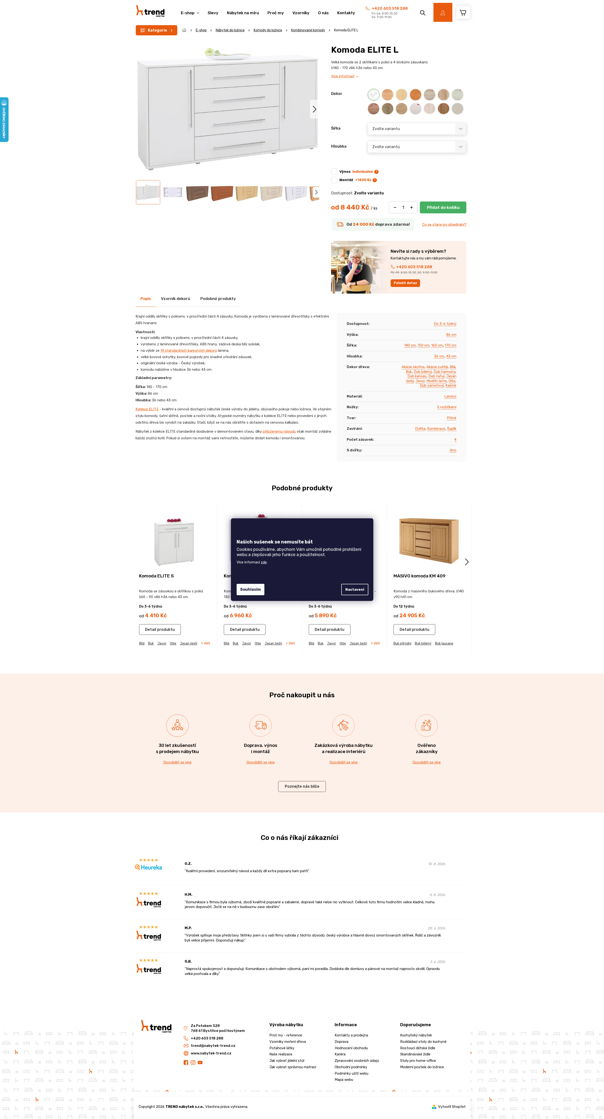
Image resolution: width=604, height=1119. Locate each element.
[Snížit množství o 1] (395, 207)
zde (264, 562)
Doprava (341, 1041)
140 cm (410, 345)
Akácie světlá (437, 367)
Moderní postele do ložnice (422, 1067)
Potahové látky (281, 1048)
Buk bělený (423, 643)
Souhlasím (250, 589)
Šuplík (451, 428)
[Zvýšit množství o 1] (411, 207)
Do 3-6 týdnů (445, 324)
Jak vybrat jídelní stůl (286, 1060)
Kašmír (450, 385)
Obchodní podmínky (351, 1067)
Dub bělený (423, 372)
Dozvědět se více (177, 762)
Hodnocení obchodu (351, 1048)
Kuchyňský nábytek (416, 1035)
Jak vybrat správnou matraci (292, 1067)
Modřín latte (436, 381)
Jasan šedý (188, 643)
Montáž (355, 180)
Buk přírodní (402, 643)
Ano (453, 450)
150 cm (423, 345)
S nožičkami (446, 407)
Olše (452, 381)
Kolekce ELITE (147, 409)
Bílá (452, 367)
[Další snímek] (314, 109)
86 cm (451, 334)
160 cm (437, 345)
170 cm (450, 345)
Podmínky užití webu (351, 1073)
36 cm (439, 356)
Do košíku (443, 207)
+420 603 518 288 (390, 8)
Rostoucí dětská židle (417, 1048)
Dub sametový (432, 385)
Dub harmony (444, 372)
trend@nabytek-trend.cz (213, 1046)
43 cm (451, 356)
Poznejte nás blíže (302, 786)
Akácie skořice (413, 367)
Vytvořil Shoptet (452, 1107)
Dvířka (420, 428)
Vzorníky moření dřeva (287, 1041)
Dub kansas (416, 376)
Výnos (356, 171)
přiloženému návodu (279, 431)
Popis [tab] (145, 298)
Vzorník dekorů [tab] (175, 298)
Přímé (451, 418)
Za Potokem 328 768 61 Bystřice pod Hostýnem (218, 1028)
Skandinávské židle (415, 1054)
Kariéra (340, 1054)
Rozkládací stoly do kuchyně (423, 1041)
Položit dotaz (405, 283)
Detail (150, 629)
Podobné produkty (218, 298)
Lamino (450, 396)
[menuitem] (190, 10)
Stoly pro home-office (418, 1060)
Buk (409, 372)
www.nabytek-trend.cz (211, 1053)
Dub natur (436, 376)
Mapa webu (344, 1079)
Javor (420, 381)
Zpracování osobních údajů (357, 1060)
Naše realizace (280, 1054)
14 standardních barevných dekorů (188, 350)
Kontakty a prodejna (351, 1035)
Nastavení (354, 589)
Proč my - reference (285, 1035)
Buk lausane (444, 643)
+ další (206, 643)
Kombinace (436, 428)
